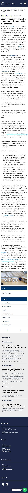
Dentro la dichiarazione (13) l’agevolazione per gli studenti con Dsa (14, 405)
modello (20, 46)
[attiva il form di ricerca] (21, 4)
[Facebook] (3, 484)
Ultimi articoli (5, 337)
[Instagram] (7, 484)
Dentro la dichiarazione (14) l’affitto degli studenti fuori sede (13, 391)
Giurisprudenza (6, 321)
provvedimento (5, 71)
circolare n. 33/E (19, 73)
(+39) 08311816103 (6, 446)
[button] (25, 490)
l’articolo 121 (13, 55)
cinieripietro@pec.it (6, 466)
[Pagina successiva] (20, 330)
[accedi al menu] (25, 3)
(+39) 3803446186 (6, 449)
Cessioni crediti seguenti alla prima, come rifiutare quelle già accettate (13, 21)
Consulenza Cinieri (10, 3)
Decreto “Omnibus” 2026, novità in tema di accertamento (13, 370)
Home (2, 9)
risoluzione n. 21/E (8, 215)
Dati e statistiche (6, 317)
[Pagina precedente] (7, 330)
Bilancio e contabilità (7, 314)
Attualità (4, 310)
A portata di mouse (6, 303)
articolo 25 (4, 252)
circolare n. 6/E (11, 27)
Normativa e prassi (11, 9)
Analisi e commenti (7, 306)
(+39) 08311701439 (6, 451)
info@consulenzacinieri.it (7, 469)
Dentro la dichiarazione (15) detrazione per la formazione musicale (14, 347)
